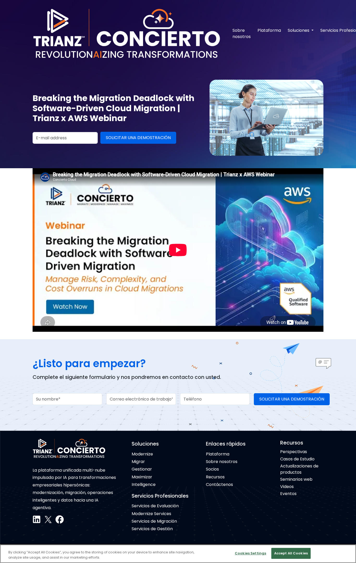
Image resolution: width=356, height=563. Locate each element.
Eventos (288, 494)
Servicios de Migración (154, 521)
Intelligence (144, 484)
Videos (287, 487)
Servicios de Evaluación (155, 506)
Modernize (142, 454)
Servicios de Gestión (152, 529)
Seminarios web (296, 479)
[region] (178, 554)
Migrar (138, 462)
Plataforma (269, 30)
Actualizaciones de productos (299, 469)
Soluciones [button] (299, 30)
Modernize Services (151, 514)
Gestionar (142, 469)
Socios (212, 469)
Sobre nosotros (241, 33)
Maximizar (142, 477)
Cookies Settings (250, 553)
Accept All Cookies (291, 553)
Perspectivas (293, 452)
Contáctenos (219, 484)
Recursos (215, 477)
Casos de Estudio (297, 459)
